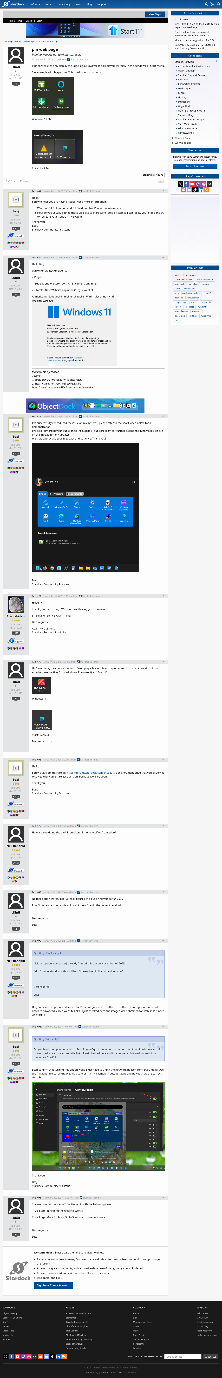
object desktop (181, 311)
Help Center (202, 1313)
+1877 (16, 228)
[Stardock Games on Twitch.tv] (198, 184)
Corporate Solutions (12, 1317)
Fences (6, 1326)
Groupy (6, 1339)
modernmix (206, 316)
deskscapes (189, 288)
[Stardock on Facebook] (186, 184)
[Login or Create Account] (206, 4)
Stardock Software (23, 41)
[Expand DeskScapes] (176, 88)
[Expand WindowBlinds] (176, 133)
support (178, 320)
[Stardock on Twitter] (180, 184)
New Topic (155, 14)
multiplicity (193, 284)
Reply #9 (36, 940)
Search (29, 20)
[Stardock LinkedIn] (201, 190)
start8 (177, 288)
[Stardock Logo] (13, 4)
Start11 (6, 1321)
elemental (196, 311)
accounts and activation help (187, 293)
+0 (16, 83)
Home (8, 41)
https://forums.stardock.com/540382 (89, 772)
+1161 (16, 862)
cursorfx (178, 306)
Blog (89, 4)
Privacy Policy (92, 1372)
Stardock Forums (79, 59)
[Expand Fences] (176, 93)
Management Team (142, 1321)
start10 (207, 293)
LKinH (16, 67)
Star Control (72, 1330)
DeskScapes (8, 1330)
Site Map (132, 1372)
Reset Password (204, 1330)
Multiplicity (8, 1335)
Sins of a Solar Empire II (77, 1326)
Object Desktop (10, 1313)
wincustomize (193, 297)
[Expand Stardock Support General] (176, 75)
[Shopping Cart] (212, 4)
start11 (194, 302)
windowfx (202, 306)
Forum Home (15, 20)
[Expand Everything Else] (173, 143)
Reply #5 (36, 661)
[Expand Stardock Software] (173, 62)
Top (163, 191)
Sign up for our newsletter (145, 1356)
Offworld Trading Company (79, 1339)
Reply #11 (37, 1197)
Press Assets (139, 1335)
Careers (136, 1326)
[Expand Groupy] (176, 97)
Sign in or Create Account (53, 1285)
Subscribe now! (195, 166)
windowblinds (191, 275)
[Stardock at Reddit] (183, 190)
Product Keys (203, 1326)
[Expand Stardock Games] (173, 138)
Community (64, 4)
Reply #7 (36, 825)
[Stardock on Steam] (210, 184)
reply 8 (57, 953)
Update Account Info (207, 1335)
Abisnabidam (16, 616)
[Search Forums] (218, 4)
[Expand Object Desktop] (176, 71)
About (136, 1313)
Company (139, 1307)
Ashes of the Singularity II (78, 1313)
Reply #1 (36, 191)
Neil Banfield (16, 846)
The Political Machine (76, 1335)
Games (48, 4)
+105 (15, 633)
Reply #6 (36, 759)
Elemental (71, 1317)
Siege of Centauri (74, 1343)
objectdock (179, 284)
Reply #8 (36, 892)
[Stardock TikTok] (195, 190)
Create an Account (205, 1321)
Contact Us (138, 1343)
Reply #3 (36, 416)
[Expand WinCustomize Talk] (176, 128)
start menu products (153, 174)
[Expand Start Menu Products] (176, 124)
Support (101, 4)
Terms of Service (108, 1372)
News (79, 4)
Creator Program (141, 1339)
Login (39, 20)
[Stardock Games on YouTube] (192, 184)
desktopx (179, 297)
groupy (205, 284)
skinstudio (206, 302)
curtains (193, 316)
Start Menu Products (45, 41)
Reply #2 (36, 257)
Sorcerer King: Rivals (76, 1348)
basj (16, 211)
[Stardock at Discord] (189, 190)
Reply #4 (36, 596)
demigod (190, 306)
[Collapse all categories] (217, 61)
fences (178, 275)
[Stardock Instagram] (204, 184)
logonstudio (180, 316)
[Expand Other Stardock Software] (176, 111)
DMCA (122, 1372)
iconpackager (181, 302)
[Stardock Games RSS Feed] (207, 190)
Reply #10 (37, 1026)
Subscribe (210, 1356)
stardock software (205, 279)
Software (35, 4)
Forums (137, 1348)
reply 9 (55, 1039)
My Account (202, 1317)
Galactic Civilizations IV (77, 1321)
